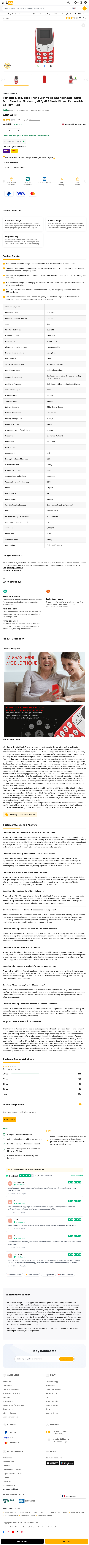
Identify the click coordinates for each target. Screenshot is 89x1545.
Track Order (8, 1401)
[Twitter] (19, 1532)
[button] (70, 2)
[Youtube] (14, 1532)
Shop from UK (25, 1512)
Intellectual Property (11, 1393)
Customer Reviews (54, 1389)
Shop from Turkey (28, 1516)
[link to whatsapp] (38, 66)
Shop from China (11, 1516)
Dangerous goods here (13, 568)
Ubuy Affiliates (52, 1413)
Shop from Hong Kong (58, 1512)
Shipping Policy (9, 1409)
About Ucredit (52, 1401)
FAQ (47, 1397)
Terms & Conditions (12, 1527)
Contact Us (8, 1385)
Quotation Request (11, 1389)
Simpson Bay (8, 1462)
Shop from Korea (77, 1512)
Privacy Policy (28, 1527)
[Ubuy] (9, 2)
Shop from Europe (45, 1516)
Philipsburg (7, 1458)
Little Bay (6, 1477)
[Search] (85, 8)
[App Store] (53, 1464)
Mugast (6, 18)
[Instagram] (9, 1532)
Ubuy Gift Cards (52, 1405)
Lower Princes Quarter (12, 1469)
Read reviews (76, 1175)
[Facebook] (5, 1532)
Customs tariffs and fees (13, 1405)
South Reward (9, 1485)
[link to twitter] (51, 66)
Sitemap (6, 1397)
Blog (48, 1409)
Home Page (7, 14)
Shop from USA (10, 1512)
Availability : (8, 124)
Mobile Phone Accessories (23, 14)
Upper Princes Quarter (12, 1473)
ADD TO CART (22, 1541)
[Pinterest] (23, 1532)
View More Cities (10, 1489)
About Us (7, 1382)
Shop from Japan (40, 1512)
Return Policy (51, 1393)
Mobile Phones (39, 14)
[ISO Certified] (26, 1501)
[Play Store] (67, 1464)
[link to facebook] (44, 66)
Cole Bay (6, 1466)
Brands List (50, 1385)
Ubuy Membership (10, 1417)
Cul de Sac (7, 1481)
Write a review (9, 1119)
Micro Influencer (10, 1413)
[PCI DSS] (8, 1501)
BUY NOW (66, 1541)
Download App (52, 1382)
